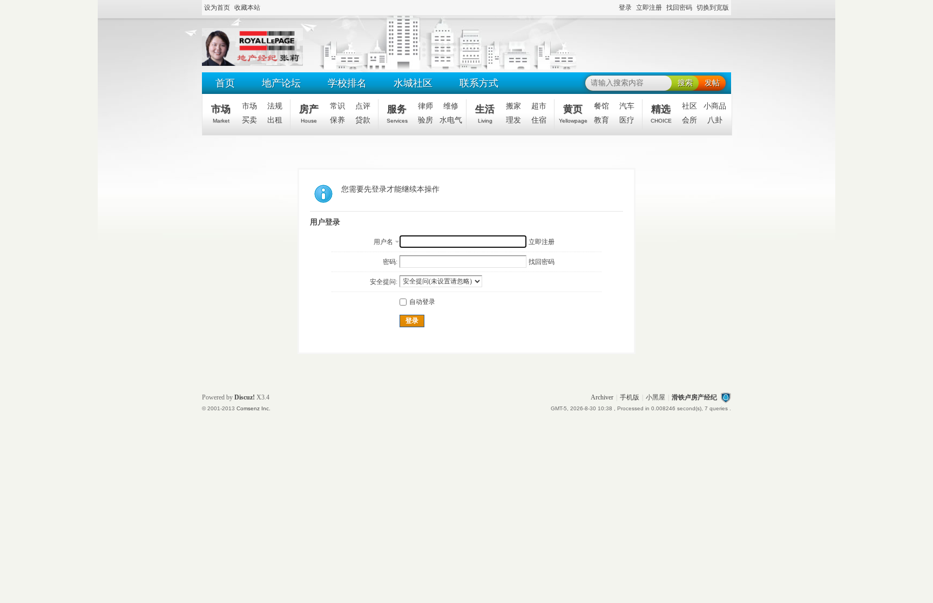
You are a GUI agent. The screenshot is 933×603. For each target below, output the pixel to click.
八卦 (714, 120)
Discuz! (244, 397)
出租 (274, 120)
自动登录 (422, 302)
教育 (601, 120)
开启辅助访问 (614, 8)
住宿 (538, 120)
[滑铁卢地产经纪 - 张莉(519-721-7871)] (252, 63)
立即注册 (649, 7)
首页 (225, 83)
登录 (625, 7)
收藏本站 (247, 7)
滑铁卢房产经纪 (694, 397)
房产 (309, 114)
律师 (425, 106)
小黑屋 (655, 397)
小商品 (715, 106)
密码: (390, 262)
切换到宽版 (713, 7)
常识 (337, 106)
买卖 (249, 120)
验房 (425, 120)
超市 (538, 106)
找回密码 (679, 7)
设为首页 (217, 7)
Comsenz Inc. (253, 408)
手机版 (629, 397)
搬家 (513, 106)
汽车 (626, 106)
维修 (450, 106)
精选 (661, 114)
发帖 (712, 83)
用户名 (383, 242)
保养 (337, 120)
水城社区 (413, 83)
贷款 (362, 120)
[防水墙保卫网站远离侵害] (725, 397)
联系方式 (478, 83)
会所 (689, 120)
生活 (485, 114)
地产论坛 (281, 83)
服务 (397, 114)
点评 (362, 106)
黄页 (573, 114)
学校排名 (347, 83)
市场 (221, 114)
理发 (513, 120)
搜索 (685, 83)
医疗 (626, 120)
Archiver (602, 397)
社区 (689, 106)
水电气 (451, 120)
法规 (274, 106)
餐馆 (601, 106)
